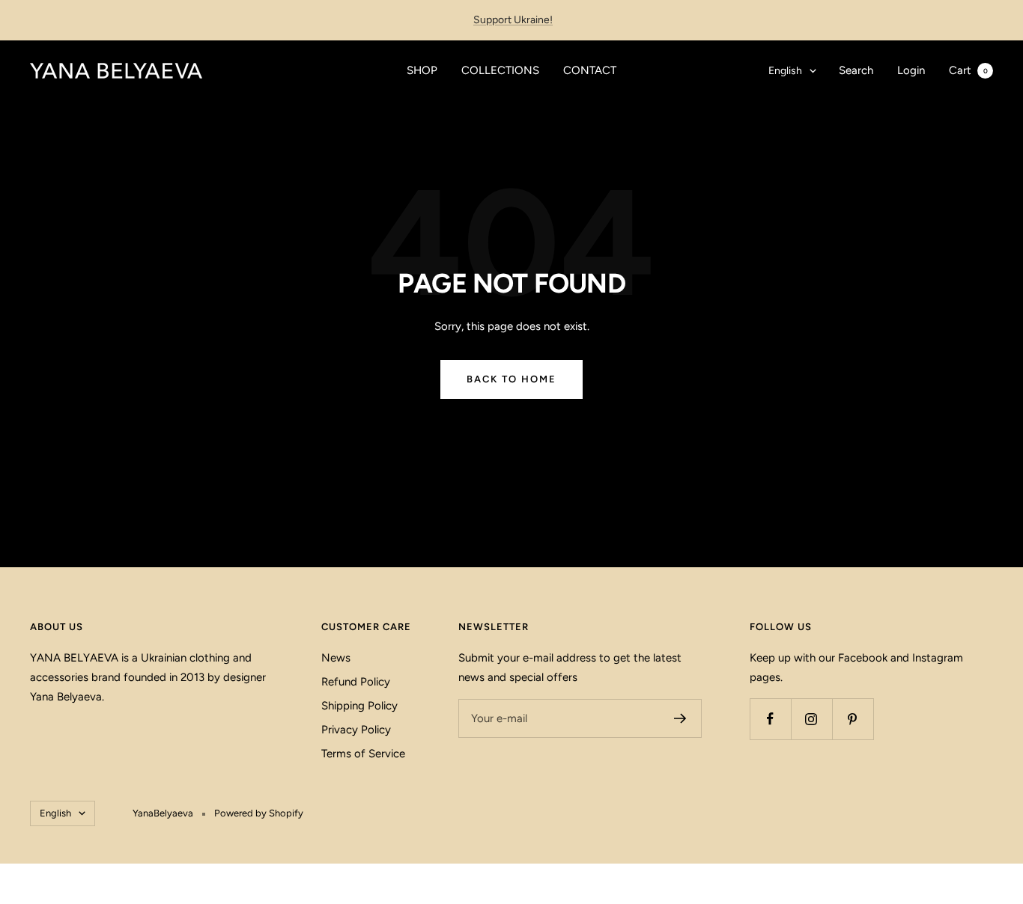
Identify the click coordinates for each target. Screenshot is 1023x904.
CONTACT (589, 70)
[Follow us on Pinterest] (852, 718)
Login (911, 70)
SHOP (422, 70)
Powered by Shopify (258, 813)
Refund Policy (355, 681)
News (335, 658)
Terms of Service (363, 753)
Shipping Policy (359, 705)
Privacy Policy (356, 729)
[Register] (680, 718)
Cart (968, 70)
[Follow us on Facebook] (770, 718)
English (785, 70)
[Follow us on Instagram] (811, 718)
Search (856, 70)
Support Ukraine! (513, 19)
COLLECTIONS (500, 70)
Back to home (511, 379)
